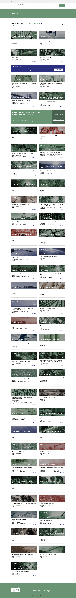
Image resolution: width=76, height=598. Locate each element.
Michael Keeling (57, 154)
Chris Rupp (20, 418)
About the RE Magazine (36, 590)
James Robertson (55, 190)
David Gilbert (21, 275)
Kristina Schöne (52, 223)
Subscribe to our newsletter (57, 119)
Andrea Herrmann (21, 380)
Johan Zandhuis (19, 327)
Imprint (35, 595)
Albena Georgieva (26, 311)
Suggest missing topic (58, 69)
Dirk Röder (24, 275)
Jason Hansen (47, 104)
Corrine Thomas (21, 311)
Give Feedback (46, 588)
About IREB (35, 588)
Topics (62, 5)
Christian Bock (47, 86)
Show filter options (53, 24)
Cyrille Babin (47, 420)
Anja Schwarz (52, 505)
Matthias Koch (54, 172)
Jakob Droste (25, 402)
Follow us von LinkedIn (58, 116)
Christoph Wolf (19, 470)
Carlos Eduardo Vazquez (29, 173)
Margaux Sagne (61, 223)
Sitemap (31, 595)
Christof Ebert (47, 138)
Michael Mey (19, 59)
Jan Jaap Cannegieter (27, 102)
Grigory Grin (47, 556)
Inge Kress (48, 505)
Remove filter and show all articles (60, 28)
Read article (33, 61)
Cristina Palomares (52, 399)
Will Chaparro (61, 154)
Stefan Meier (19, 86)
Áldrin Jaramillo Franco (22, 259)
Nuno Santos (51, 207)
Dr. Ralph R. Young (19, 522)
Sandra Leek (19, 556)
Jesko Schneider (29, 346)
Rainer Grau (18, 206)
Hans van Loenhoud (48, 310)
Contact (34, 591)
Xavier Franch (60, 399)
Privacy (38, 595)
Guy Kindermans (19, 190)
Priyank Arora (19, 155)
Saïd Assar (26, 259)
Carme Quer (56, 399)
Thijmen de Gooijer (52, 154)
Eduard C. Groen (49, 172)
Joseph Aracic (47, 43)
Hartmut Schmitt (29, 402)
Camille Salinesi (19, 137)
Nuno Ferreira (55, 207)
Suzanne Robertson (49, 190)
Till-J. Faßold (47, 363)
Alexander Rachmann (24, 346)
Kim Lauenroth (57, 470)
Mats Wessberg (19, 505)
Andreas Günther (56, 223)
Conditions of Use (42, 595)
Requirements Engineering (18, 5)
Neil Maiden (47, 522)
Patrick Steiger (61, 470)
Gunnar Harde (47, 258)
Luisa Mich (20, 223)
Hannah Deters (21, 402)
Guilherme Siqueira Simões (22, 173)
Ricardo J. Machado (59, 207)
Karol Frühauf (19, 453)
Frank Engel (33, 346)
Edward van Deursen (22, 102)
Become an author (46, 591)
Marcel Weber (26, 380)
